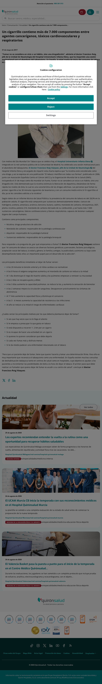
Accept (51, 98)
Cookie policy (54, 89)
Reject (51, 106)
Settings (51, 115)
